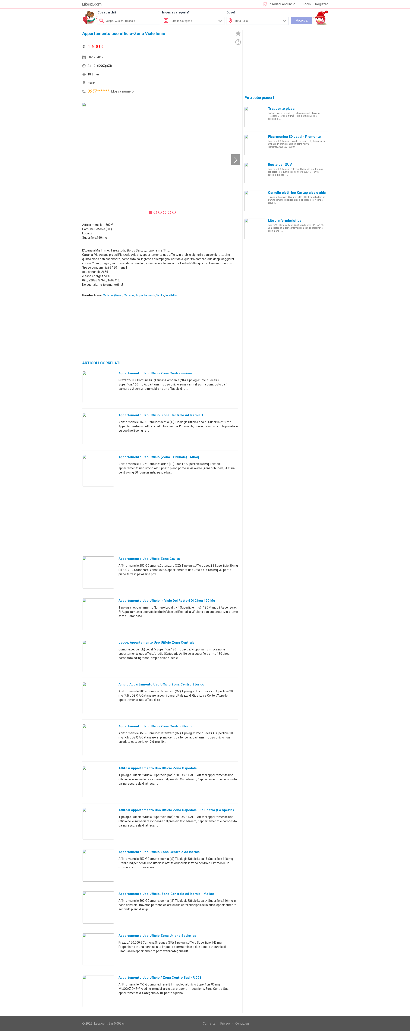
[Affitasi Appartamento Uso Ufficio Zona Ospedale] (98, 781)
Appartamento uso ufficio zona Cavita (149, 559)
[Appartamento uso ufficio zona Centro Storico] (98, 739)
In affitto (171, 295)
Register (321, 4)
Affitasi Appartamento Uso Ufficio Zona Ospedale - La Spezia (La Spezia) (176, 810)
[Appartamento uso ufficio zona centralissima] (98, 386)
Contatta (209, 1023)
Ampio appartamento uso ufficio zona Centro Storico (161, 684)
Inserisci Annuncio (282, 4)
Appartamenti (145, 295)
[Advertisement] (200, 67)
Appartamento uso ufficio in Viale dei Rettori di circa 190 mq (167, 601)
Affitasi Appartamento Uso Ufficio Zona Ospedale (158, 768)
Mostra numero (122, 91)
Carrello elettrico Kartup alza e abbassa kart (304, 193)
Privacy (225, 1023)
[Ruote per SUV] (255, 173)
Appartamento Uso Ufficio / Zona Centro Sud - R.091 (160, 978)
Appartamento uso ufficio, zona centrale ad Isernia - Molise (166, 894)
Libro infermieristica (284, 221)
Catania (129, 295)
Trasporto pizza (281, 109)
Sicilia (160, 295)
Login (307, 4)
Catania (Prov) (113, 295)
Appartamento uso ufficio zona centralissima (155, 373)
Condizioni (242, 1023)
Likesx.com (92, 4)
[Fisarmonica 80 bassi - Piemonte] (255, 145)
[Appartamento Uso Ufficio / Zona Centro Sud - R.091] (98, 991)
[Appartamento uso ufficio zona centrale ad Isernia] (98, 865)
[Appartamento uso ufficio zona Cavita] (98, 572)
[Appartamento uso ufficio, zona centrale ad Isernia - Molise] (98, 907)
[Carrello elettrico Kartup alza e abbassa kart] (255, 201)
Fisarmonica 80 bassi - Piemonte (294, 137)
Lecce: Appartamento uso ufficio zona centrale (157, 642)
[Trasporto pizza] (255, 117)
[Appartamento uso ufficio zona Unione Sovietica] (98, 949)
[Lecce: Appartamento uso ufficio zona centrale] (98, 656)
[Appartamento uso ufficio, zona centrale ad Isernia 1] (98, 428)
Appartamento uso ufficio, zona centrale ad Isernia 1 (161, 415)
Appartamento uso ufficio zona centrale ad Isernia (159, 852)
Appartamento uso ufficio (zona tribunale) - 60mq (159, 457)
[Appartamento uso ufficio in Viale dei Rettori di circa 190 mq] (98, 614)
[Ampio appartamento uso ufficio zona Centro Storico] (98, 698)
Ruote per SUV (280, 165)
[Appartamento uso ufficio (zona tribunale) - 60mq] (98, 470)
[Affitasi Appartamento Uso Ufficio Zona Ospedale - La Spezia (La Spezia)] (98, 823)
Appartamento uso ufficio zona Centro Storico (156, 726)
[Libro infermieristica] (255, 229)
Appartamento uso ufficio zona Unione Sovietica (157, 936)
